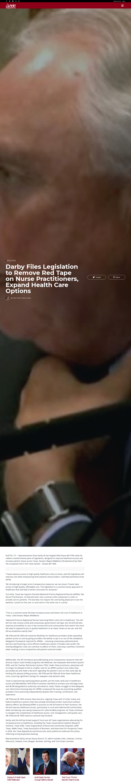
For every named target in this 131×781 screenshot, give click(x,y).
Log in (123, 1)
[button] (97, 277)
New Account (117, 1)
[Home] (11, 5)
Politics (11, 261)
